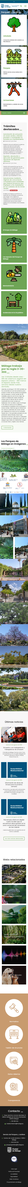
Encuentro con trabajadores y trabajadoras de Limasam (14, 749)
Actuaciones (8, 100)
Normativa (14, 1021)
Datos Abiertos (14, 1074)
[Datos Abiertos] (14, 1061)
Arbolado (7, 36)
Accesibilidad (14, 1174)
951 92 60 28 (14, 1142)
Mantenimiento (8, 286)
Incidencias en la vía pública (13, 313)
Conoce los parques (7, 448)
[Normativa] (14, 1008)
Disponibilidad (14, 1176)
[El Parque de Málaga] (14, 218)
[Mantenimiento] (14, 274)
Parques (6, 68)
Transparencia (14, 1100)
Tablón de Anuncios (14, 1048)
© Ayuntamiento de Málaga (14, 1182)
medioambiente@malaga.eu (14, 1124)
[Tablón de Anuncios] (14, 1035)
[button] (14, 1)
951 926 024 (14, 1121)
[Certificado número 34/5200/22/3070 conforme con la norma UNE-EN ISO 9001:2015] (14, 1159)
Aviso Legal (14, 1169)
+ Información (7, 427)
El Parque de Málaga (10, 230)
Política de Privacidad (14, 1171)
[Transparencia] (14, 1087)
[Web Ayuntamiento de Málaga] (14, 1150)
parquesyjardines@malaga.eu (15, 1145)
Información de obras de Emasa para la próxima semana (14, 785)
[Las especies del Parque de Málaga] (14, 245)
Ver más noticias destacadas (14, 838)
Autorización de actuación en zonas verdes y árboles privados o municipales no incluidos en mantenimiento (13, 136)
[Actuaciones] (14, 89)
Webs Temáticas (14, 1179)
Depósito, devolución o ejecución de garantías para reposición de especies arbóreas (13, 158)
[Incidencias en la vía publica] (14, 301)
